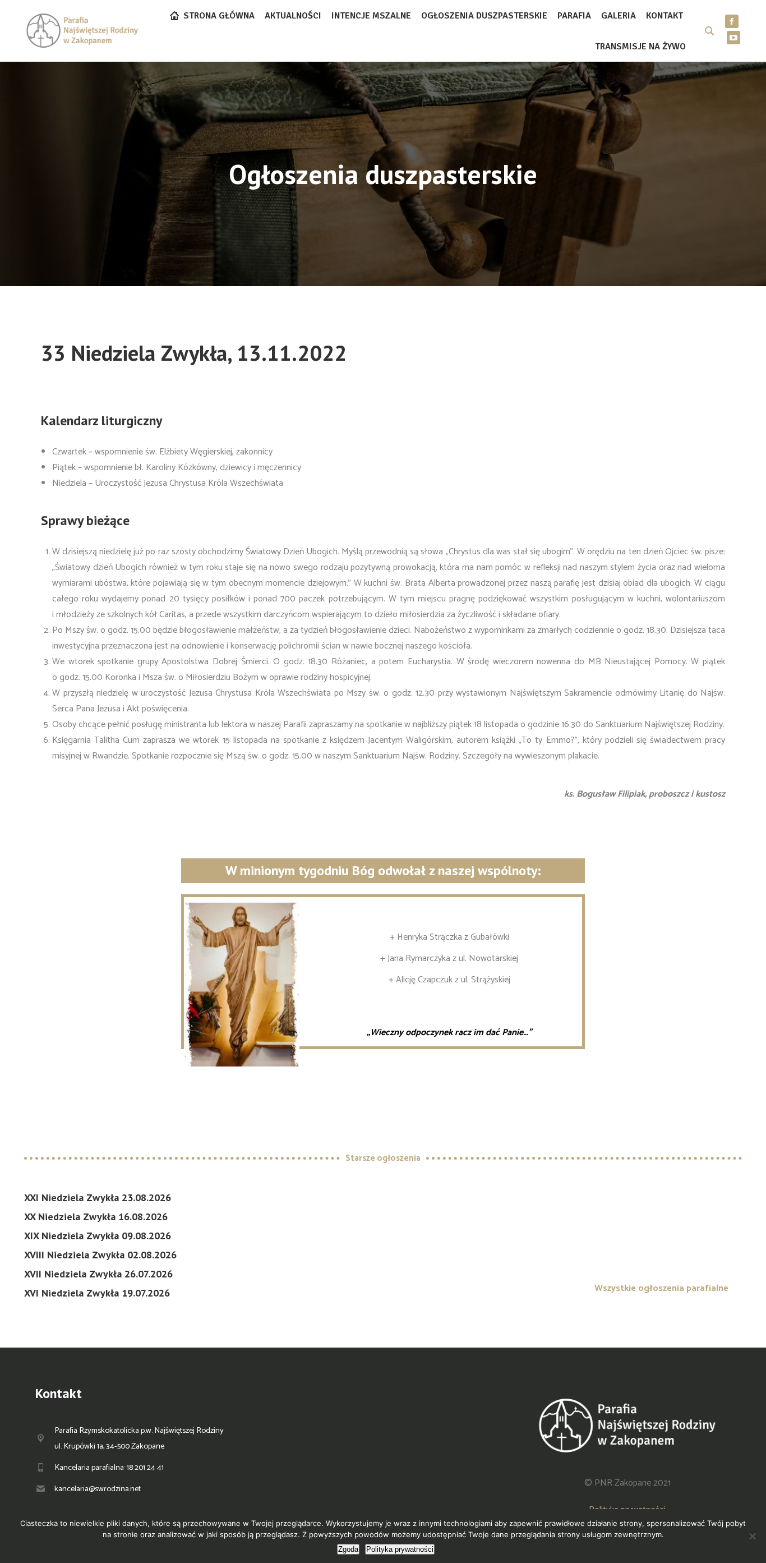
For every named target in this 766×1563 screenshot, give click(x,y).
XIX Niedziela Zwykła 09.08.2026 (97, 1235)
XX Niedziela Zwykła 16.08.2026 (96, 1216)
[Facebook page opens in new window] (732, 21)
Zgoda (348, 1549)
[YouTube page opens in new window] (733, 37)
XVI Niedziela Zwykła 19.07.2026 (97, 1292)
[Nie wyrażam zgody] (752, 1536)
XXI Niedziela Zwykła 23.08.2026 (97, 1197)
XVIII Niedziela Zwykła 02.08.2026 (100, 1254)
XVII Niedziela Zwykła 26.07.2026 (98, 1273)
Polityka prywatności (399, 1549)
